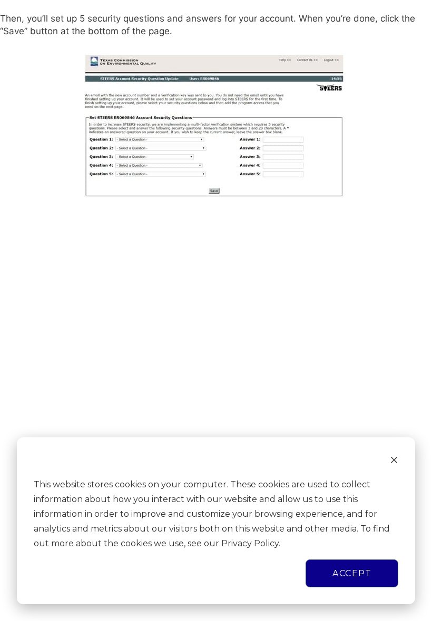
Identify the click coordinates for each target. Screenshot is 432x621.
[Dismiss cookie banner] (394, 461)
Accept (351, 573)
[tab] (216, 25)
